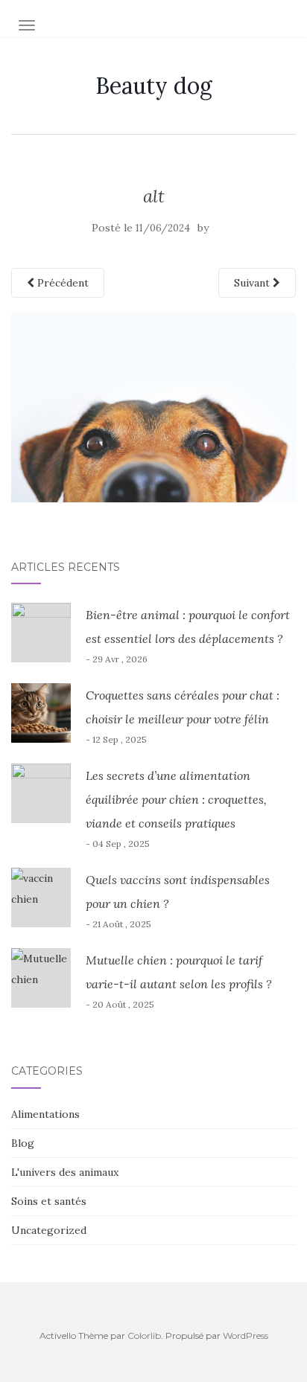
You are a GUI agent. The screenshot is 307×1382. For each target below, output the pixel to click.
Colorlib (144, 1335)
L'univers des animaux (64, 1172)
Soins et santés (48, 1201)
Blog (22, 1143)
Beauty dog (153, 85)
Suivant (253, 282)
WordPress (245, 1335)
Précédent (61, 282)
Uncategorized (48, 1230)
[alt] (153, 406)
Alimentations (45, 1114)
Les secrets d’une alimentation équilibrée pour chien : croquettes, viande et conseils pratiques (176, 799)
